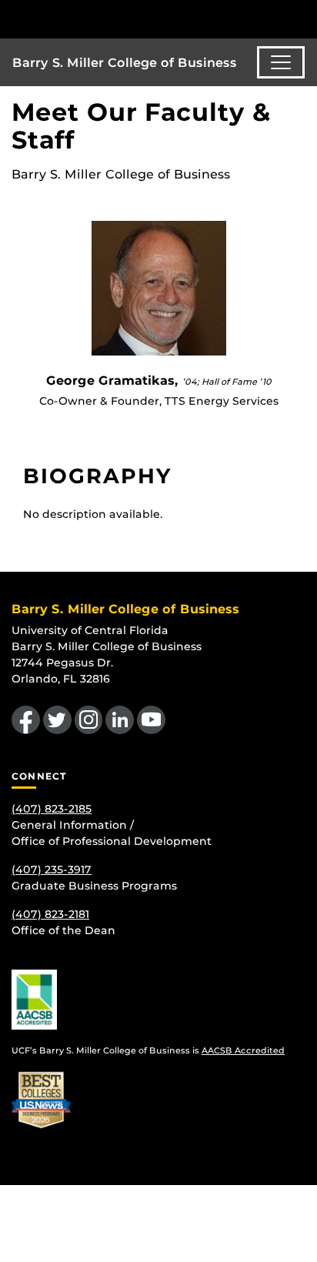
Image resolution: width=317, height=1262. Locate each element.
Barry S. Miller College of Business (124, 62)
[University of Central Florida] (117, 19)
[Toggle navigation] (281, 62)
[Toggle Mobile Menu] (301, 18)
